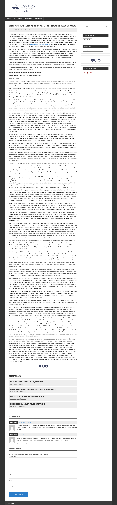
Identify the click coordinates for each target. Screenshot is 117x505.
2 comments (32, 30)
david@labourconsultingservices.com (40, 44)
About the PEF (11, 19)
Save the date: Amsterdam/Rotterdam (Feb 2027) (27, 396)
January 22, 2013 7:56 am (25, 434)
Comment (12, 456)
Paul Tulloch (13, 422)
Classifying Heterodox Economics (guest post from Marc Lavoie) (33, 389)
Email (11, 480)
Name (11, 474)
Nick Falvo (23, 399)
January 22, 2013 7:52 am (25, 422)
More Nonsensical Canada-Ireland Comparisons (27, 404)
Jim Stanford (24, 30)
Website (11, 486)
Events (20, 19)
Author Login (10, 503)
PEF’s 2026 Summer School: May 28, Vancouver (26, 382)
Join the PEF (28, 19)
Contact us (38, 19)
